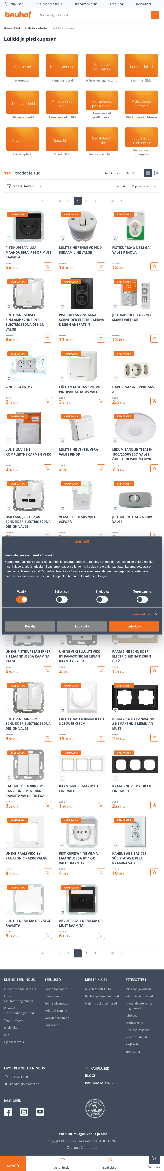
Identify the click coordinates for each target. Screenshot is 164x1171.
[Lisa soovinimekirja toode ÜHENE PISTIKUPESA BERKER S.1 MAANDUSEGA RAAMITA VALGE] (9, 643)
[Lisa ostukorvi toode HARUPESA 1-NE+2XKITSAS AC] (154, 401)
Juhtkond (132, 1015)
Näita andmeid (141, 614)
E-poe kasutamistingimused (18, 998)
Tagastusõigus (13, 1020)
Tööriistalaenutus (56, 1003)
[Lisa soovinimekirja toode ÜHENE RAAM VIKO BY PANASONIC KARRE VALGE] (9, 845)
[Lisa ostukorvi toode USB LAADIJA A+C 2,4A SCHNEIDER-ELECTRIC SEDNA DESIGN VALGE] (48, 536)
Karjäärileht (143, 4)
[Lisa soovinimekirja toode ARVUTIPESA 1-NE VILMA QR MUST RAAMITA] (62, 912)
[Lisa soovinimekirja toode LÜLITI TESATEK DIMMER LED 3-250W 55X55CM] (62, 710)
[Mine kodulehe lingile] (18, 15)
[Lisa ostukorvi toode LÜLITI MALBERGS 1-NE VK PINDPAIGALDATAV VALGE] (101, 401)
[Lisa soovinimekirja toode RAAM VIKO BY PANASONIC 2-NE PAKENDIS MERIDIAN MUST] (115, 710)
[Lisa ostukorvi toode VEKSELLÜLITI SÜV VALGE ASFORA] (101, 536)
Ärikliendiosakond (138, 1030)
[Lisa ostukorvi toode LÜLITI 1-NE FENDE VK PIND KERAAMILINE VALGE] (101, 266)
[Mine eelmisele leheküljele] (43, 201)
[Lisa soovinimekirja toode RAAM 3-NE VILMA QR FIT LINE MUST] (115, 778)
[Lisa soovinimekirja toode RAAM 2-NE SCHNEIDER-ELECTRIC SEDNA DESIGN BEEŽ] (115, 643)
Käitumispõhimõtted (139, 996)
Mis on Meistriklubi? (98, 989)
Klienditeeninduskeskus (20, 989)
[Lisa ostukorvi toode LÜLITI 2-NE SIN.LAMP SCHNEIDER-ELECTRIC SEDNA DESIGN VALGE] (48, 738)
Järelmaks (10, 1027)
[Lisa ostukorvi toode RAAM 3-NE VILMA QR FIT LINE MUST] (154, 805)
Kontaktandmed (136, 1037)
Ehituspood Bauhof (13, 27)
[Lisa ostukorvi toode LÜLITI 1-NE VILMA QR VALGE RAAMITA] (48, 935)
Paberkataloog (99, 1083)
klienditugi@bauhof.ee (24, 1084)
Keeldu (30, 626)
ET (158, 4)
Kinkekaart (52, 1025)
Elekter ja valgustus (38, 27)
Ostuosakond (134, 1023)
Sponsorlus (133, 1051)
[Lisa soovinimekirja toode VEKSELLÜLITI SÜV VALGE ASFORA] (62, 508)
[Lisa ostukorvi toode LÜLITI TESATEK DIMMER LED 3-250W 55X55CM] (101, 738)
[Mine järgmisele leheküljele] (121, 201)
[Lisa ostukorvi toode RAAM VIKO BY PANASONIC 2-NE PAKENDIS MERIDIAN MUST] (154, 738)
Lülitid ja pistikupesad (63, 27)
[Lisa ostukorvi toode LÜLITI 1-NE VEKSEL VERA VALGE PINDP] (101, 468)
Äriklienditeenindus (49, 4)
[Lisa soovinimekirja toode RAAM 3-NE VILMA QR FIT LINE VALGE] (62, 778)
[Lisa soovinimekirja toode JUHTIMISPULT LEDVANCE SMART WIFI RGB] (115, 306)
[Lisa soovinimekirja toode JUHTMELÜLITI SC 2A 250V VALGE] (115, 508)
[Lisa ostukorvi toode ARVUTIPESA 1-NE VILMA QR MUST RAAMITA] (101, 935)
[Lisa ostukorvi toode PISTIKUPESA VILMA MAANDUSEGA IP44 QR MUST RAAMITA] (48, 266)
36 (112, 201)
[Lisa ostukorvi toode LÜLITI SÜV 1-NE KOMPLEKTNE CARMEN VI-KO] (48, 468)
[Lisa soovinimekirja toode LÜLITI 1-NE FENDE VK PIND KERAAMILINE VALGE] (62, 239)
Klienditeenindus (85, 4)
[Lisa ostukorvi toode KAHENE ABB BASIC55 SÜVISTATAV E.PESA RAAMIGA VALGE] (154, 872)
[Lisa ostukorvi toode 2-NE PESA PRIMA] (48, 401)
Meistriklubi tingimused (101, 1003)
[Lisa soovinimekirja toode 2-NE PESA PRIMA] (9, 378)
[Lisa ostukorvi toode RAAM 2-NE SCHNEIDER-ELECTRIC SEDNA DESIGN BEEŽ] (154, 670)
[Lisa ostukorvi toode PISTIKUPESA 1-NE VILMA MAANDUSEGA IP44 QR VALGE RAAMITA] (101, 872)
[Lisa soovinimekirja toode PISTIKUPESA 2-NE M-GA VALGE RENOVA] (115, 239)
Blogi (90, 1075)
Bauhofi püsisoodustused (102, 996)
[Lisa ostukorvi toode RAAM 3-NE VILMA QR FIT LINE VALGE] (101, 805)
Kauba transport (56, 989)
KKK (6, 1035)
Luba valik (82, 626)
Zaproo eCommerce (82, 1147)
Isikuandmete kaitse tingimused (139, 1006)
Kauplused (16, 4)
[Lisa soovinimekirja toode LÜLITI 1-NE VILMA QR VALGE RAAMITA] (9, 912)
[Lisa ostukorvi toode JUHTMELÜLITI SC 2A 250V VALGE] (154, 536)
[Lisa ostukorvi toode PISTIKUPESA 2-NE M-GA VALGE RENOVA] (154, 266)
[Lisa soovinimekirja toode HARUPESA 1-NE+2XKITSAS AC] (115, 378)
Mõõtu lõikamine (56, 1011)
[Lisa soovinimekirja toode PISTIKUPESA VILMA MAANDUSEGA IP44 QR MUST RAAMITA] (9, 239)
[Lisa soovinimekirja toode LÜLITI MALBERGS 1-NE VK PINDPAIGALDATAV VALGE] (62, 378)
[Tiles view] (148, 173)
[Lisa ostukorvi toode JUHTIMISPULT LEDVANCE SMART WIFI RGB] (154, 339)
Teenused (116, 4)
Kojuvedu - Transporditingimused (19, 1010)
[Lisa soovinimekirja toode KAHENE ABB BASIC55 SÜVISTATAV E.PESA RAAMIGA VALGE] (115, 845)
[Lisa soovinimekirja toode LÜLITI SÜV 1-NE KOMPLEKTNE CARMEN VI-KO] (9, 441)
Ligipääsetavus (14, 1042)
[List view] (156, 173)
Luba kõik (134, 626)
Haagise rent (53, 996)
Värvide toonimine (57, 1018)
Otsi (155, 15)
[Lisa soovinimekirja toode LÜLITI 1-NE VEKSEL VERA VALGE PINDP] (62, 441)
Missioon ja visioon (138, 989)
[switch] (62, 599)
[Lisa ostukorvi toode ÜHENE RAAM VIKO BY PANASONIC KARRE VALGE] (48, 872)
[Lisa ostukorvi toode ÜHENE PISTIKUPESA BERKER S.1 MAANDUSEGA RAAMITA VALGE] (48, 670)
